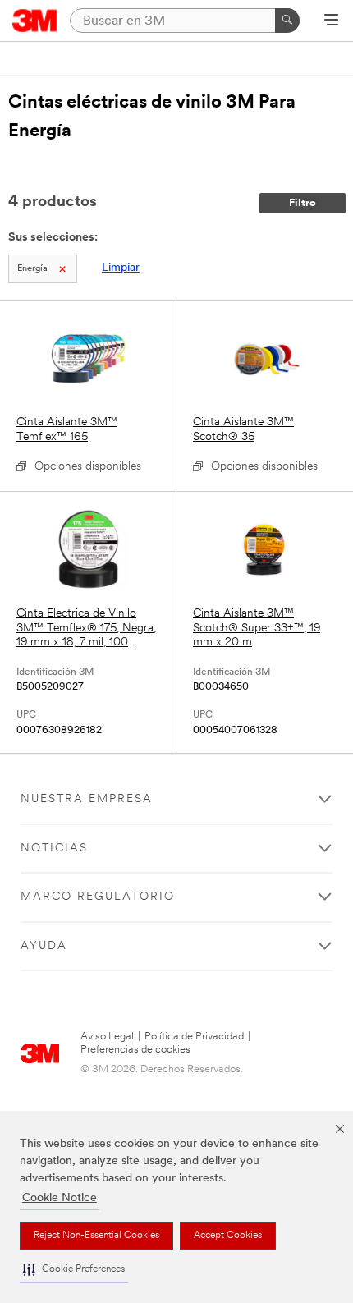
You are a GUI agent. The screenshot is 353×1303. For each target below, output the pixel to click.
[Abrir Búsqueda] (331, 21)
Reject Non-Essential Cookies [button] (96, 1236)
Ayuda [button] (44, 946)
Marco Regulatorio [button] (98, 897)
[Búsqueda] (287, 20)
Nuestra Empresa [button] (87, 799)
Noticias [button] (54, 848)
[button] (74, 1269)
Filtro (302, 203)
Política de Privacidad (194, 1036)
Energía (32, 268)
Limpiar (121, 268)
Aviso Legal (107, 1036)
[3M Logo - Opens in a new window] (34, 20)
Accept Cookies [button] (228, 1236)
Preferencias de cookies (135, 1049)
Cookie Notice (59, 1198)
